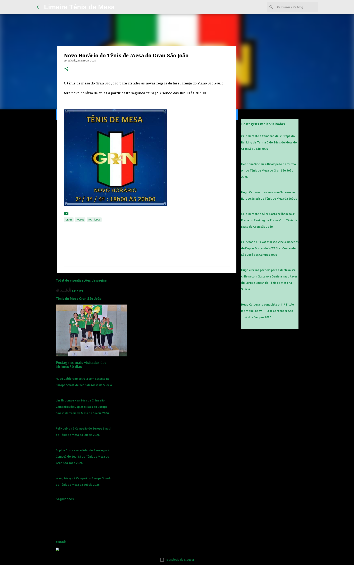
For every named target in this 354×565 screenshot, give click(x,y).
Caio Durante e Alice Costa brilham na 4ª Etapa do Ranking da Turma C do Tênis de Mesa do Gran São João (269, 220)
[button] (66, 69)
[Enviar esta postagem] (66, 215)
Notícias (94, 219)
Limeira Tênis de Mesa (79, 7)
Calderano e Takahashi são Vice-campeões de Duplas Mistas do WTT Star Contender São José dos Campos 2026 (269, 248)
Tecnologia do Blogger (179, 559)
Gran (69, 219)
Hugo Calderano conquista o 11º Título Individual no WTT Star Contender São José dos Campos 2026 (267, 311)
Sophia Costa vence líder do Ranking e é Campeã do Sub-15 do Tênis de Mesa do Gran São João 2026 (82, 457)
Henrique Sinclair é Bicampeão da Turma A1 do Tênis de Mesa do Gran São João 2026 (268, 170)
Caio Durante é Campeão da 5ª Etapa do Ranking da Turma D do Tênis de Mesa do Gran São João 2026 (269, 142)
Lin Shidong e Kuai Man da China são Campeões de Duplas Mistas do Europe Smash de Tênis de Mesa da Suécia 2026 (82, 407)
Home (80, 219)
